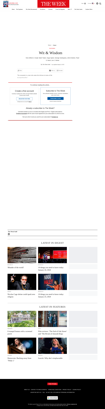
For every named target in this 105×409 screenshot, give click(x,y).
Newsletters (42, 9)
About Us (27, 389)
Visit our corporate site (72, 404)
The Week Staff (46, 64)
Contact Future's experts (39, 389)
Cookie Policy (77, 389)
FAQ (44, 392)
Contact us (55, 117)
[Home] (13, 9)
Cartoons (50, 9)
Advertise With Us (35, 392)
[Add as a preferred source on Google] (52, 398)
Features (52, 48)
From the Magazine (60, 9)
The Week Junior (78, 9)
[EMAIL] (9, 234)
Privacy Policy (67, 389)
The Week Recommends (31, 9)
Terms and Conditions (54, 389)
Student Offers (88, 9)
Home (49, 45)
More (69, 9)
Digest (54, 45)
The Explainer (19, 9)
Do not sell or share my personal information (60, 392)
